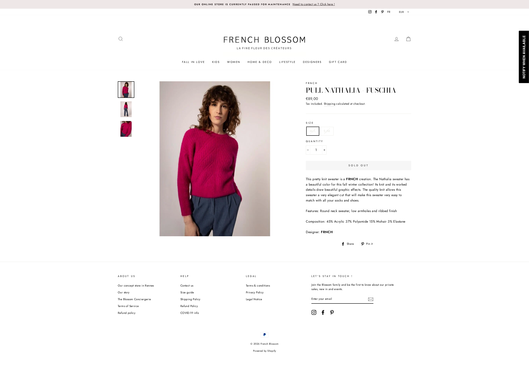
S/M (327, 131)
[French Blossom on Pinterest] (331, 312)
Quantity (314, 141)
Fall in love (193, 62)
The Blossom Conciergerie (134, 299)
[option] (264, 4)
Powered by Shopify (264, 351)
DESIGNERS (312, 62)
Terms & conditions (258, 285)
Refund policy (126, 313)
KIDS (216, 62)
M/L (313, 131)
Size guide (187, 292)
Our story (124, 292)
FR (389, 12)
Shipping (329, 104)
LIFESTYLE (287, 62)
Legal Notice (254, 299)
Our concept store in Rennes (136, 285)
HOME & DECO (260, 62)
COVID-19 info (189, 313)
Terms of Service (128, 306)
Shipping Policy (190, 299)
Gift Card (338, 62)
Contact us (186, 285)
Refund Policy (189, 306)
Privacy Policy (255, 292)
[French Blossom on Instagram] (313, 312)
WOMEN (233, 62)
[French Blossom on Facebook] (322, 312)
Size (310, 123)
